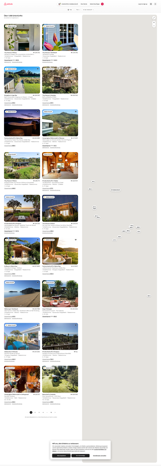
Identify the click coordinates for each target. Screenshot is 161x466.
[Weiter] (55, 412)
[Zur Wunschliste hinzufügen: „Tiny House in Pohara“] (75, 197)
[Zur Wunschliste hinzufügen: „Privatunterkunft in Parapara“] (37, 197)
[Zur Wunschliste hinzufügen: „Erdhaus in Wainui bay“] (37, 239)
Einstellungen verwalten (99, 455)
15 (51, 412)
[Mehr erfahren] (17, 17)
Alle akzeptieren (61, 455)
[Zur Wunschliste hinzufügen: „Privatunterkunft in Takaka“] (75, 154)
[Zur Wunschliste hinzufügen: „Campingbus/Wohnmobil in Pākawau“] (75, 111)
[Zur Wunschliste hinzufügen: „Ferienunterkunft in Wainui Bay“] (37, 111)
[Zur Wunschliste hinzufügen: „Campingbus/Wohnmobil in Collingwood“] (37, 368)
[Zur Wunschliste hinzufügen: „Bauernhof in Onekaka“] (75, 368)
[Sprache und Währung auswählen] (151, 4)
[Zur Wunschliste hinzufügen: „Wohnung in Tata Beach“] (37, 282)
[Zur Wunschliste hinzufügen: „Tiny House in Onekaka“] (75, 68)
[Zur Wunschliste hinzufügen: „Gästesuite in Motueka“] (37, 325)
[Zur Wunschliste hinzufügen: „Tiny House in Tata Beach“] (75, 26)
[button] (8, 60)
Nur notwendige (80, 455)
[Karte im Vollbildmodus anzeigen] (154, 17)
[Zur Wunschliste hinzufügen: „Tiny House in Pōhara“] (37, 26)
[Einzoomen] (154, 22)
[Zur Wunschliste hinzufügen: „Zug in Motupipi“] (75, 282)
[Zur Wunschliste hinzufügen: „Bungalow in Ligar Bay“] (37, 68)
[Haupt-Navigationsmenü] (155, 4)
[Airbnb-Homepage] (8, 4)
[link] (27, 412)
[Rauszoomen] (154, 25)
